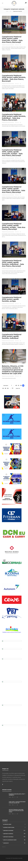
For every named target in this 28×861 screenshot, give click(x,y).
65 (5, 388)
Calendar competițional (14, 827)
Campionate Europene (14, 830)
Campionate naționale (7, 31)
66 (8, 388)
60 (16, 385)
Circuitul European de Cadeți (14, 839)
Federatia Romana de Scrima (7, 44)
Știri (10, 11)
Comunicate (14, 843)
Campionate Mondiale (14, 833)
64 (3, 388)
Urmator (18, 388)
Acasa (7, 11)
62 (21, 385)
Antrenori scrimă (14, 824)
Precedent (5, 385)
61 (18, 385)
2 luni (10, 797)
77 (12, 388)
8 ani (13, 44)
